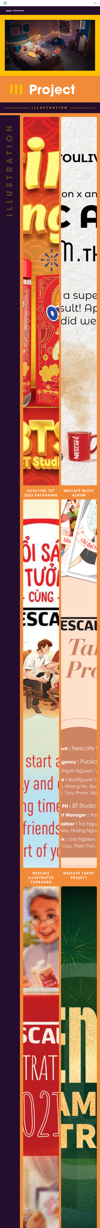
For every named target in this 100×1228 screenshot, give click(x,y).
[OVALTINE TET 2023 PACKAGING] (41, 307)
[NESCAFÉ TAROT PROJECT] (79, 689)
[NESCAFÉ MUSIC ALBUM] (79, 307)
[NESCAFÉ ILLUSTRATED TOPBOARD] (41, 691)
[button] (94, 3)
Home (8, 10)
